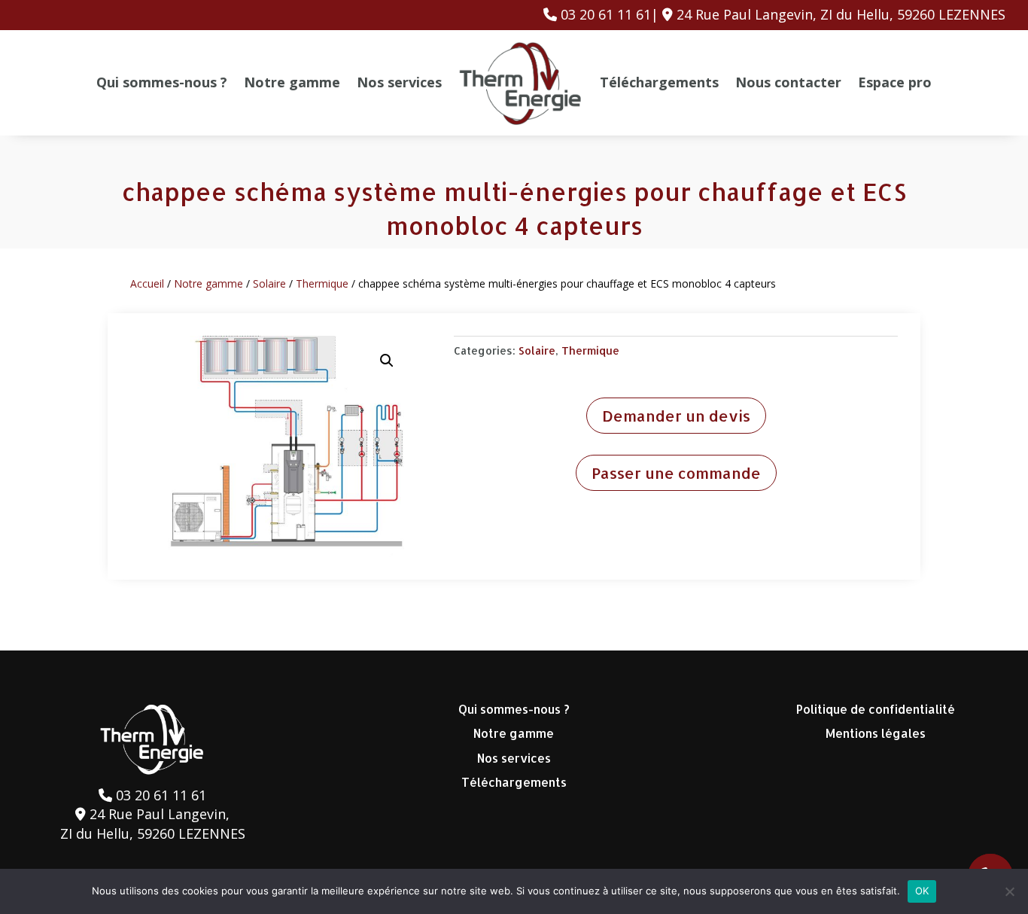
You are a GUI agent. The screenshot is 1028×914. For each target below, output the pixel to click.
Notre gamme (292, 82)
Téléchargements (659, 82)
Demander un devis (676, 415)
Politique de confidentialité (875, 709)
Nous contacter (788, 82)
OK (922, 891)
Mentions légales (876, 733)
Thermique (322, 283)
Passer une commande (676, 473)
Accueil (147, 283)
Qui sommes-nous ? (161, 82)
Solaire (269, 283)
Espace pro (895, 82)
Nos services (399, 82)
